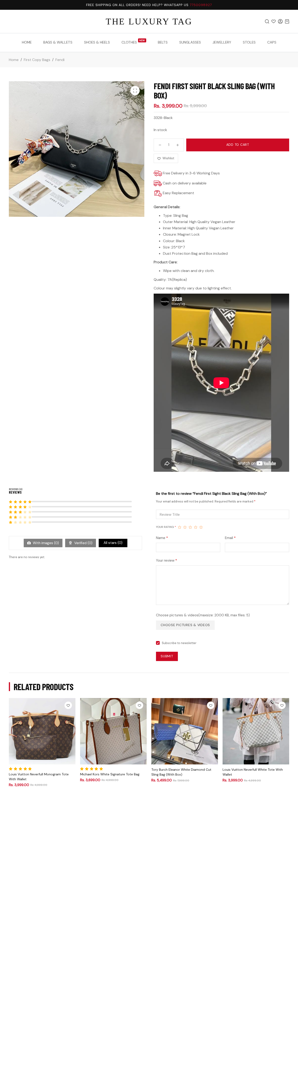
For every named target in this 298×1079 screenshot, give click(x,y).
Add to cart (237, 145)
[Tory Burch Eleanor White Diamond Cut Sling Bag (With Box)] (184, 731)
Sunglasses (190, 42)
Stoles (249, 42)
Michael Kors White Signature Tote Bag (109, 774)
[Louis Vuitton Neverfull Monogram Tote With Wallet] (42, 731)
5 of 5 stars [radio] (201, 527)
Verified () (82, 543)
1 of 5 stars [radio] (179, 527)
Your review (166, 560)
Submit (167, 656)
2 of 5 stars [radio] (185, 527)
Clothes (133, 42)
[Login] (280, 21)
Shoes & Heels (97, 42)
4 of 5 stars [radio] (195, 527)
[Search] (267, 21)
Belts (163, 42)
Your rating (166, 527)
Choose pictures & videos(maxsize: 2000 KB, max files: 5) (203, 615)
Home (27, 42)
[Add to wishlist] (68, 705)
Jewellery (222, 42)
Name (162, 538)
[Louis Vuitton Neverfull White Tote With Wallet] (256, 731)
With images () (45, 543)
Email (230, 538)
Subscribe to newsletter (179, 643)
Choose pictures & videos (185, 625)
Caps (271, 42)
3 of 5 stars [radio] (190, 527)
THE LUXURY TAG (149, 21)
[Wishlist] (273, 21)
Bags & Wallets (57, 42)
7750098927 (201, 5)
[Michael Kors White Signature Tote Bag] (113, 731)
